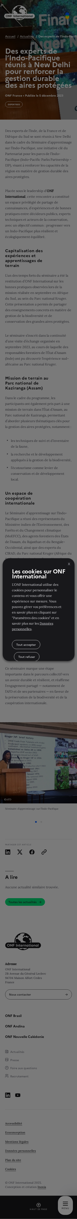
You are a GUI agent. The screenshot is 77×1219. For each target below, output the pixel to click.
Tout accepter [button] (26, 644)
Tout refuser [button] (26, 657)
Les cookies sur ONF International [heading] (38, 573)
